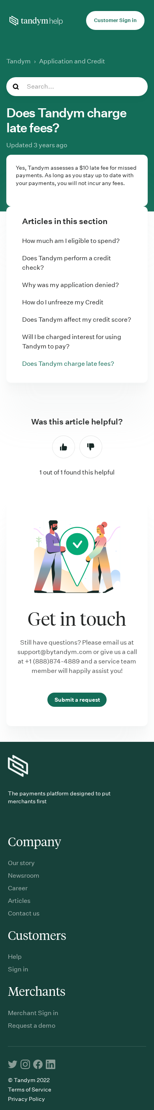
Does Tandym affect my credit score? (76, 319)
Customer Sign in (115, 20)
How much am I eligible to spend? (71, 241)
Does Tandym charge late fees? (68, 363)
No (90, 446)
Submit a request (77, 699)
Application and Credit (72, 61)
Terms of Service (29, 1089)
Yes (63, 446)
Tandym (18, 61)
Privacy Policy (26, 1099)
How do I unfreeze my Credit (62, 302)
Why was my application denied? (70, 285)
